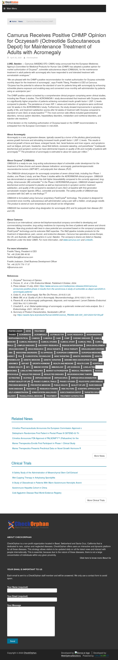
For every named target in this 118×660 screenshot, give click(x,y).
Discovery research (48, 345)
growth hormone (41, 363)
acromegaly (40, 334)
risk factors (67, 388)
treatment (51, 396)
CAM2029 (36, 338)
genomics (13, 363)
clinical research (28, 341)
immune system (41, 367)
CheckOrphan (30, 652)
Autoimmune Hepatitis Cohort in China (29, 487)
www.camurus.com (71, 239)
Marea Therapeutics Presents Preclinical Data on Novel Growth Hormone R (46, 448)
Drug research (35, 349)
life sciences (73, 367)
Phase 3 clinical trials (45, 381)
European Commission (67, 352)
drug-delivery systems (92, 349)
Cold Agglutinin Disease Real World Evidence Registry (36, 492)
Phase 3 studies (67, 381)
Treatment (39, 331)
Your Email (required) (17, 596)
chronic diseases (81, 338)
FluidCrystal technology (38, 356)
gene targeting (61, 356)
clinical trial (85, 341)
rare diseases (16, 388)
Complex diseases (26, 345)
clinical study (67, 341)
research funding (49, 388)
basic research (75, 334)
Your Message (14, 605)
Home (14, 21)
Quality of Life (78, 385)
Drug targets (54, 349)
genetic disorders (82, 356)
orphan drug (60, 378)
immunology (57, 367)
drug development (95, 345)
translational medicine (31, 396)
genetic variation (52, 360)
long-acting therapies (31, 370)
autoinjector (57, 334)
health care (83, 363)
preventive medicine (40, 385)
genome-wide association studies (80, 360)
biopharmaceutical (18, 338)
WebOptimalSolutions (71, 655)
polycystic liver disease (91, 381)
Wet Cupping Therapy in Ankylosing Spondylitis (33, 477)
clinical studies (49, 341)
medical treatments (82, 370)
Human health (16, 367)
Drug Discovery (16, 349)
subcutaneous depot (70, 392)
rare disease (95, 385)
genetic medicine (32, 360)
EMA (11, 352)
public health (61, 385)
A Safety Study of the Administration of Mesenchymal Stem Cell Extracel (45, 472)
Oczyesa (27, 378)
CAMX (58, 338)
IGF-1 (28, 367)
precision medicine (18, 385)
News (28, 331)
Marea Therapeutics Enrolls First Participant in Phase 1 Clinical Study (43, 443)
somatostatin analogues (44, 392)
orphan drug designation (83, 378)
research (31, 388)
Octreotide (14, 378)
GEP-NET (25, 363)
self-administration (18, 392)
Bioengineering (94, 334)
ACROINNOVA (25, 334)
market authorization (57, 370)
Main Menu (12, 8)
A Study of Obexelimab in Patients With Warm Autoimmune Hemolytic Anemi (47, 482)
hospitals (97, 363)
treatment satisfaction (71, 396)
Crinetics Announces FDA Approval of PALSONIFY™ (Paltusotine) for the (45, 438)
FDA (20, 356)
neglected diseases (54, 374)
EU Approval (47, 352)
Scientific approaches (89, 388)
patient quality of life (19, 381)
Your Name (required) (17, 587)
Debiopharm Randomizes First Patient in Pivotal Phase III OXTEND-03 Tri (45, 433)
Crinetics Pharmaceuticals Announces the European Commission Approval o (47, 428)
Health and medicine (63, 363)
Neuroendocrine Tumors (79, 374)
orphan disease (43, 378)
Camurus (47, 338)
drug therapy (71, 349)
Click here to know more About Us (95, 557)
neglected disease (31, 374)
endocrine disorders (26, 352)
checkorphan (32, 57)
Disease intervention (72, 345)
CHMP (67, 338)
